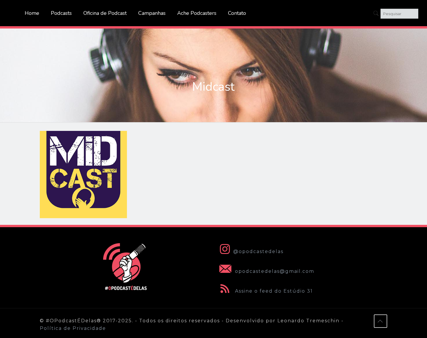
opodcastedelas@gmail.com (273, 271)
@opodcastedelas (258, 251)
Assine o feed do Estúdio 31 (273, 291)
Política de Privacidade (73, 328)
